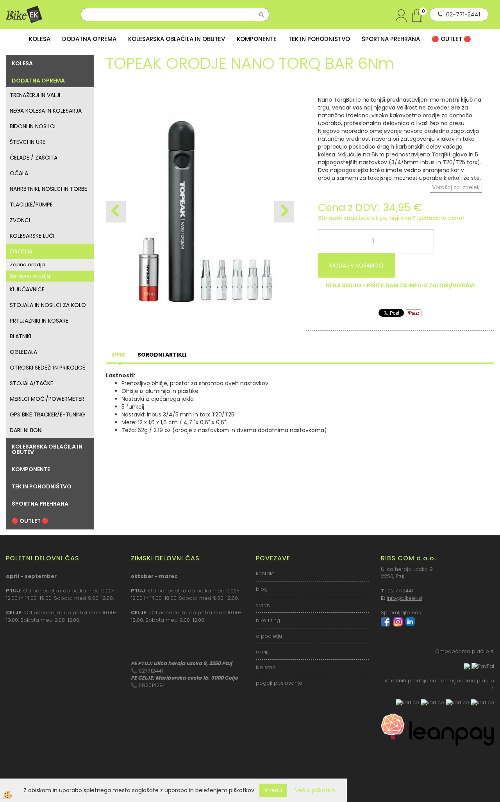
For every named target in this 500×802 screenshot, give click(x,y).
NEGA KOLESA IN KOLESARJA (46, 111)
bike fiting (268, 620)
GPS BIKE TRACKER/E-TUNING (47, 414)
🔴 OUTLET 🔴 (451, 39)
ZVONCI (20, 220)
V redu (273, 790)
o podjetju (269, 636)
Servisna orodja (30, 276)
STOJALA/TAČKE (31, 383)
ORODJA (21, 251)
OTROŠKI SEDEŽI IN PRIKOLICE (47, 367)
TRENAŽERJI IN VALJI (35, 95)
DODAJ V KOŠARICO (356, 265)
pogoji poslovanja (279, 683)
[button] (284, 211)
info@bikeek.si (404, 598)
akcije (263, 651)
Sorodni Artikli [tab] (162, 355)
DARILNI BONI (26, 430)
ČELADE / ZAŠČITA (33, 157)
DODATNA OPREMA (89, 39)
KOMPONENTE (257, 39)
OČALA (19, 173)
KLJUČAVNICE (27, 289)
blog (262, 589)
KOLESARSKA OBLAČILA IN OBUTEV (176, 39)
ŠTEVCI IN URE (27, 142)
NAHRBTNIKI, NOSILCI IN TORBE (48, 189)
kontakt (265, 573)
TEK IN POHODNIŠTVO (319, 39)
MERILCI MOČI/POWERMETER (47, 399)
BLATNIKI (20, 336)
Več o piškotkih (315, 790)
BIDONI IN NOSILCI (32, 126)
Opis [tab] (118, 355)
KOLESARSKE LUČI (32, 236)
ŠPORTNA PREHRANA (391, 39)
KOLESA (39, 39)
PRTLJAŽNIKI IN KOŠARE (39, 321)
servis (263, 604)
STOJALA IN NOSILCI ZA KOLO (48, 305)
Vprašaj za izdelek (456, 187)
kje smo (266, 667)
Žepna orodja (27, 264)
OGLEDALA (23, 352)
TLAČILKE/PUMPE (31, 204)
